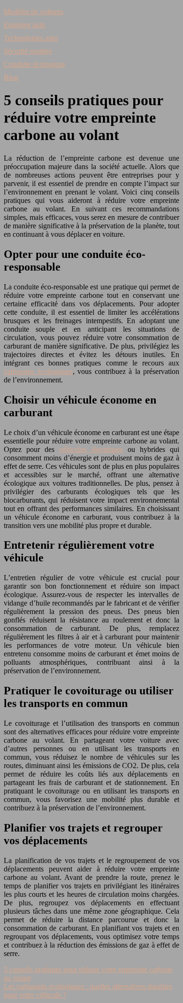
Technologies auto (31, 38)
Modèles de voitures (33, 12)
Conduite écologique (34, 64)
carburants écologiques (38, 371)
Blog (11, 77)
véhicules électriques (91, 449)
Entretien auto (24, 25)
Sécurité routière (28, 51)
